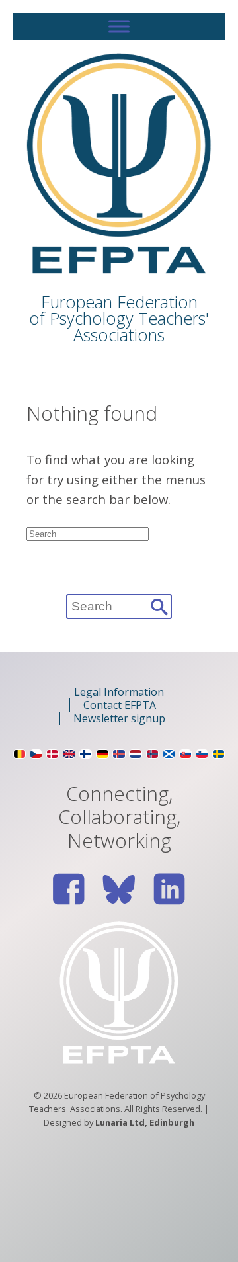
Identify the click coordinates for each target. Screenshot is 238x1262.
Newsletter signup (119, 718)
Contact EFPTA (119, 705)
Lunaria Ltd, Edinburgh (144, 1122)
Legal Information (119, 691)
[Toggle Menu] (119, 26)
